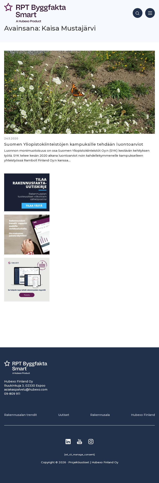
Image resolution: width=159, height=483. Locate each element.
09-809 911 (12, 394)
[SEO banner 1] (26, 300)
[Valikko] (150, 13)
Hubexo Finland (143, 415)
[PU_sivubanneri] (26, 253)
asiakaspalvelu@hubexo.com (25, 389)
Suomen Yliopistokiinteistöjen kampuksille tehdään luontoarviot (73, 144)
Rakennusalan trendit (20, 415)
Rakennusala (100, 415)
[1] (26, 210)
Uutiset (63, 415)
